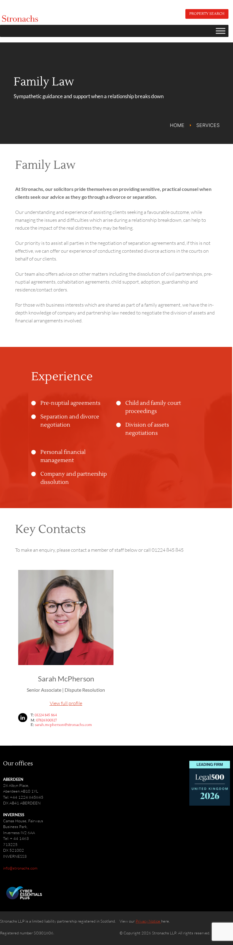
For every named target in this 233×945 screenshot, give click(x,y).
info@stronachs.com (20, 868)
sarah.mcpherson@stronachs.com (63, 725)
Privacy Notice (148, 921)
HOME (177, 125)
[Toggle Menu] (220, 31)
